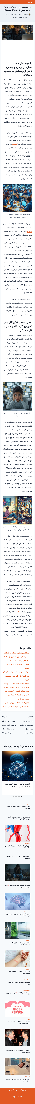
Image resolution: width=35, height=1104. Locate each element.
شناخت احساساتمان (26, 990)
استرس (29, 231)
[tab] (21, 796)
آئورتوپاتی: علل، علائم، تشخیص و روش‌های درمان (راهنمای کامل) (17, 847)
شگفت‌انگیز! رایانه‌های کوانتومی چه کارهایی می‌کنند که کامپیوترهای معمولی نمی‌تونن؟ (17, 695)
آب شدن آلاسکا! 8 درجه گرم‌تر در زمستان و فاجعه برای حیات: (18, 857)
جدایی (20, 527)
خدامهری (25, 14)
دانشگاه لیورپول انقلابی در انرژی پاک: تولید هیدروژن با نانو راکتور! (19, 943)
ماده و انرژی (28, 940)
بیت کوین (28, 804)
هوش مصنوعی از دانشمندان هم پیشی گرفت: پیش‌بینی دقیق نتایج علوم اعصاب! (19, 818)
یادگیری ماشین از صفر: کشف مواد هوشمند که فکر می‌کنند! (18, 785)
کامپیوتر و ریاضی (12, 17)
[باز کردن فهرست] (4, 2)
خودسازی (28, 1019)
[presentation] (17, 766)
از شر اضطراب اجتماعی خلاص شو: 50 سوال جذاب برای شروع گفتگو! (18, 1051)
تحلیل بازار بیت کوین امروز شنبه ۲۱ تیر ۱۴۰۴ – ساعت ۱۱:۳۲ (18, 807)
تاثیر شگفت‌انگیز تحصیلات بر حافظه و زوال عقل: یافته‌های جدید (26, 725)
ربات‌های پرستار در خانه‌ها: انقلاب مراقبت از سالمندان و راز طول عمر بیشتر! (18, 664)
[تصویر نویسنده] (29, 14)
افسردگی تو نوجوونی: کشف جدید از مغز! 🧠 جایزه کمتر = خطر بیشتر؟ (17, 886)
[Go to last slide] (29, 773)
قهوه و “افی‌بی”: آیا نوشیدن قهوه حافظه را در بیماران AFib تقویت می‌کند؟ (9, 725)
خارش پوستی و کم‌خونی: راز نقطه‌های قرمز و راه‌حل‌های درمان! (19, 972)
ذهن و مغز (28, 883)
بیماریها (29, 843)
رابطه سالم (28, 1048)
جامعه (29, 854)
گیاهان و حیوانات (27, 911)
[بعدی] (5, 773)
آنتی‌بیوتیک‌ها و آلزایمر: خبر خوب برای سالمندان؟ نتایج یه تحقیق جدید (18, 915)
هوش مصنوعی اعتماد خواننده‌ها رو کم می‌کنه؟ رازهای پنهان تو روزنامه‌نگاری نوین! (16, 676)
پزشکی (26, 843)
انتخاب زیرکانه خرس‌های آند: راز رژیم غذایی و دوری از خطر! (19, 983)
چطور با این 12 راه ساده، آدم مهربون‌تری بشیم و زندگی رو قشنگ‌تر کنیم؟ (18, 1022)
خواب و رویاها (27, 1076)
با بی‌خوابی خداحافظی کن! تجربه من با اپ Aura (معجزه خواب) (18, 1080)
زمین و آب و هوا (27, 980)
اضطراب (15, 144)
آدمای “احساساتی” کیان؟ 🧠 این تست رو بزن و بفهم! (18, 994)
